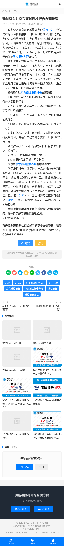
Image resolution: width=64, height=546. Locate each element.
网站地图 (44, 523)
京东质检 (53, 282)
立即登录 (24, 466)
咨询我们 (43, 509)
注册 (41, 466)
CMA (22, 195)
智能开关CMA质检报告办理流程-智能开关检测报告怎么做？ (16, 404)
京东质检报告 (13, 288)
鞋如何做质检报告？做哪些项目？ (16, 307)
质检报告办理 (21, 56)
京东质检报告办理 (26, 164)
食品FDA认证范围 (11, 342)
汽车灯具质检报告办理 (13, 370)
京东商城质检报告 (31, 92)
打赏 (40, 243)
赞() (40, 23)
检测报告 (6, 11)
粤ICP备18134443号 (32, 529)
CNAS (11, 200)
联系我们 (20, 509)
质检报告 (32, 4)
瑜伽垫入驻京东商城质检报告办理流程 (30, 19)
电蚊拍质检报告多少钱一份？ (49, 307)
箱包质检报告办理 (42, 342)
